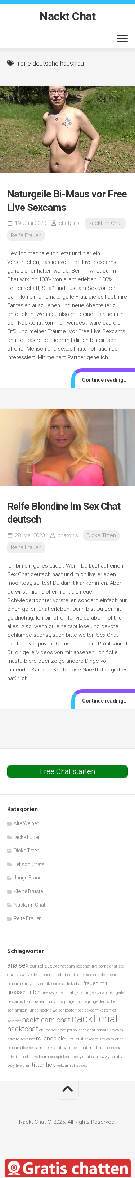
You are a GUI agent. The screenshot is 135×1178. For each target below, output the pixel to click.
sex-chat (75, 1039)
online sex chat (52, 1030)
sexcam (91, 1039)
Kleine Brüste (28, 891)
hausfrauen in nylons (43, 1001)
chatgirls (69, 223)
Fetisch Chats (29, 864)
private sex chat (21, 1039)
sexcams (37, 1048)
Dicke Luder (27, 837)
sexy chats (111, 1056)
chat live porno (95, 966)
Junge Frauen (29, 878)
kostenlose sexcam (81, 1010)
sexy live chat (19, 1065)
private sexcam (109, 1030)
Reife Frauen (26, 235)
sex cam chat (111, 1039)
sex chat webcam (33, 1057)
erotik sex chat (53, 984)
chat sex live (19, 974)
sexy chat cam (86, 1057)
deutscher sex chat (49, 975)
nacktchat (22, 1029)
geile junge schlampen (95, 992)
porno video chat (81, 1030)
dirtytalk (30, 983)
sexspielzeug (61, 1057)
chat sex (116, 966)
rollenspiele (50, 1038)
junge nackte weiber (46, 1010)
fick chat (74, 984)
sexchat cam (59, 1047)
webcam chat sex (71, 1065)
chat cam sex (70, 966)
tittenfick (43, 1064)
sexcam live (17, 1048)
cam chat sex (43, 966)
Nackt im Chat (105, 223)
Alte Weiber (26, 823)
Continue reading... (105, 380)
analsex (18, 965)
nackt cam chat (46, 1020)
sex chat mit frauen (90, 1048)
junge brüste (75, 1001)
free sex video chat (57, 992)
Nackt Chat (67, 16)
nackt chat (94, 1019)
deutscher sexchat (83, 975)
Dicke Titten (101, 535)
